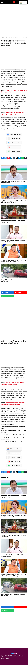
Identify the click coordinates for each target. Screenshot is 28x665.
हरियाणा (7, 658)
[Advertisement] (14, 22)
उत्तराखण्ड (9, 48)
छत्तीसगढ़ (3, 656)
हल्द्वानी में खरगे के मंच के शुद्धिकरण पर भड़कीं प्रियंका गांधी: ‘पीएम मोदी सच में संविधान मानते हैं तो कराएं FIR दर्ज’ (13, 201)
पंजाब (14, 656)
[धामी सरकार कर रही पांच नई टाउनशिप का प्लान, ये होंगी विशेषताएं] (14, 356)
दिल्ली (5, 655)
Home (2, 37)
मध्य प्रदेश (21, 655)
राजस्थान (3, 658)
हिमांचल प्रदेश (8, 656)
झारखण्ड (17, 656)
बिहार (22, 656)
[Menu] (2, 2)
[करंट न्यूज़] (14, 2)
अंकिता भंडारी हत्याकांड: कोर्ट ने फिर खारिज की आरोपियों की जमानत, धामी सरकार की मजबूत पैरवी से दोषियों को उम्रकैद (13, 260)
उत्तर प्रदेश (10, 655)
